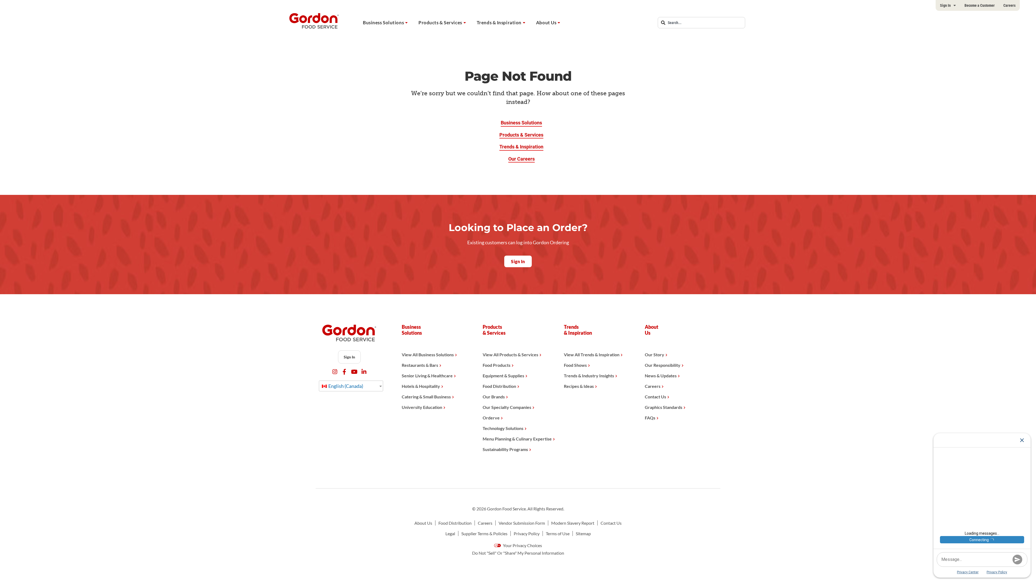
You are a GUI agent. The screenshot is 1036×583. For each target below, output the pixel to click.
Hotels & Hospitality (421, 386)
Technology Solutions (503, 428)
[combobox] (701, 22)
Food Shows (575, 365)
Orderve (491, 417)
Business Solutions (383, 22)
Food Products (496, 365)
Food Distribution (499, 386)
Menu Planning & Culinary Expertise (517, 438)
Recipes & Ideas (579, 386)
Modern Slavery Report (572, 523)
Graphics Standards (663, 407)
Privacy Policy (527, 533)
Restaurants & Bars (420, 365)
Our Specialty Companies (507, 407)
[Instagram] (335, 372)
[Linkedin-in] (364, 372)
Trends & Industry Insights (589, 375)
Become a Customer (980, 5)
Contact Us (655, 396)
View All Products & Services (510, 354)
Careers (1009, 5)
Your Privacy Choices (522, 545)
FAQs (650, 417)
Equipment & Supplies (503, 375)
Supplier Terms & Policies (484, 533)
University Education (422, 407)
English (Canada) (345, 386)
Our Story (654, 354)
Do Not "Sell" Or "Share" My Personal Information (518, 552)
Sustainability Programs (505, 449)
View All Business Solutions (428, 354)
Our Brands (494, 396)
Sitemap (583, 533)
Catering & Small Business (426, 396)
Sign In (945, 5)
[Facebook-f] (344, 372)
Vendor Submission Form (522, 523)
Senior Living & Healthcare (427, 375)
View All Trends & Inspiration (591, 354)
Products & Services (440, 22)
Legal (450, 533)
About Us (546, 22)
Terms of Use (558, 533)
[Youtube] (354, 372)
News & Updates (661, 375)
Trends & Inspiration (499, 22)
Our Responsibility (662, 365)
